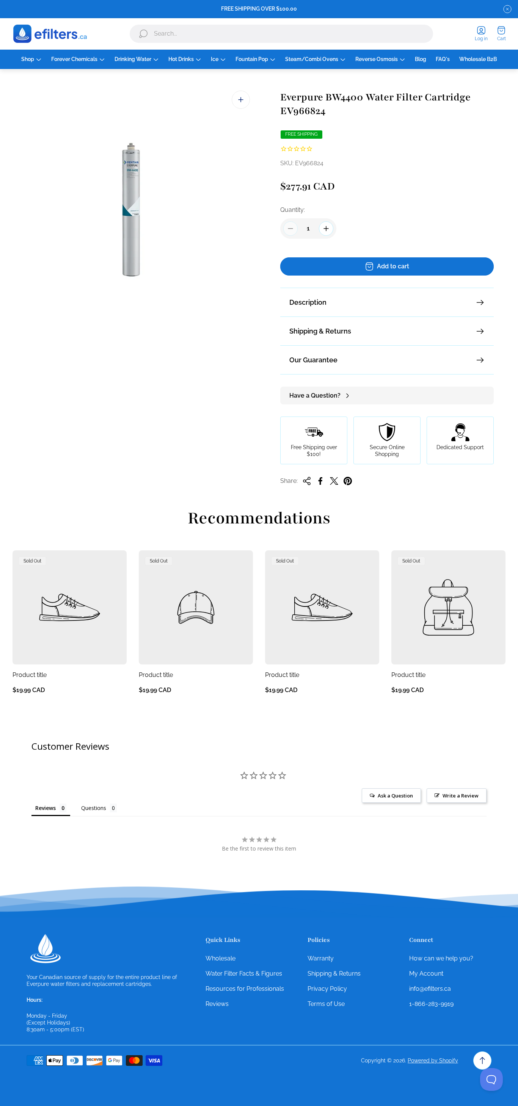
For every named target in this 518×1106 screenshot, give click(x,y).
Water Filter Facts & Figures (244, 973)
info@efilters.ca (430, 988)
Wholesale (220, 958)
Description (307, 302)
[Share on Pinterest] (347, 481)
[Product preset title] (70, 607)
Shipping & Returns (320, 331)
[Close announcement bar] (507, 9)
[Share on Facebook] (320, 481)
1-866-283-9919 (431, 1003)
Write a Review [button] (461, 795)
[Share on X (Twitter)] (334, 481)
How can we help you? (441, 958)
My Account (426, 973)
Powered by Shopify (433, 1060)
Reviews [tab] (45, 807)
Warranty (321, 958)
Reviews (217, 1003)
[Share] (306, 481)
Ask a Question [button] (395, 795)
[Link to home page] (45, 949)
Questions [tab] (93, 807)
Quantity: (292, 209)
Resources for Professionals (245, 988)
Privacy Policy (327, 988)
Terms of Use (326, 1003)
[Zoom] (241, 100)
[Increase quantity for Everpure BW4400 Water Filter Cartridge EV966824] (326, 228)
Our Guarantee (313, 360)
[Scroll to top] (482, 1060)
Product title (30, 674)
